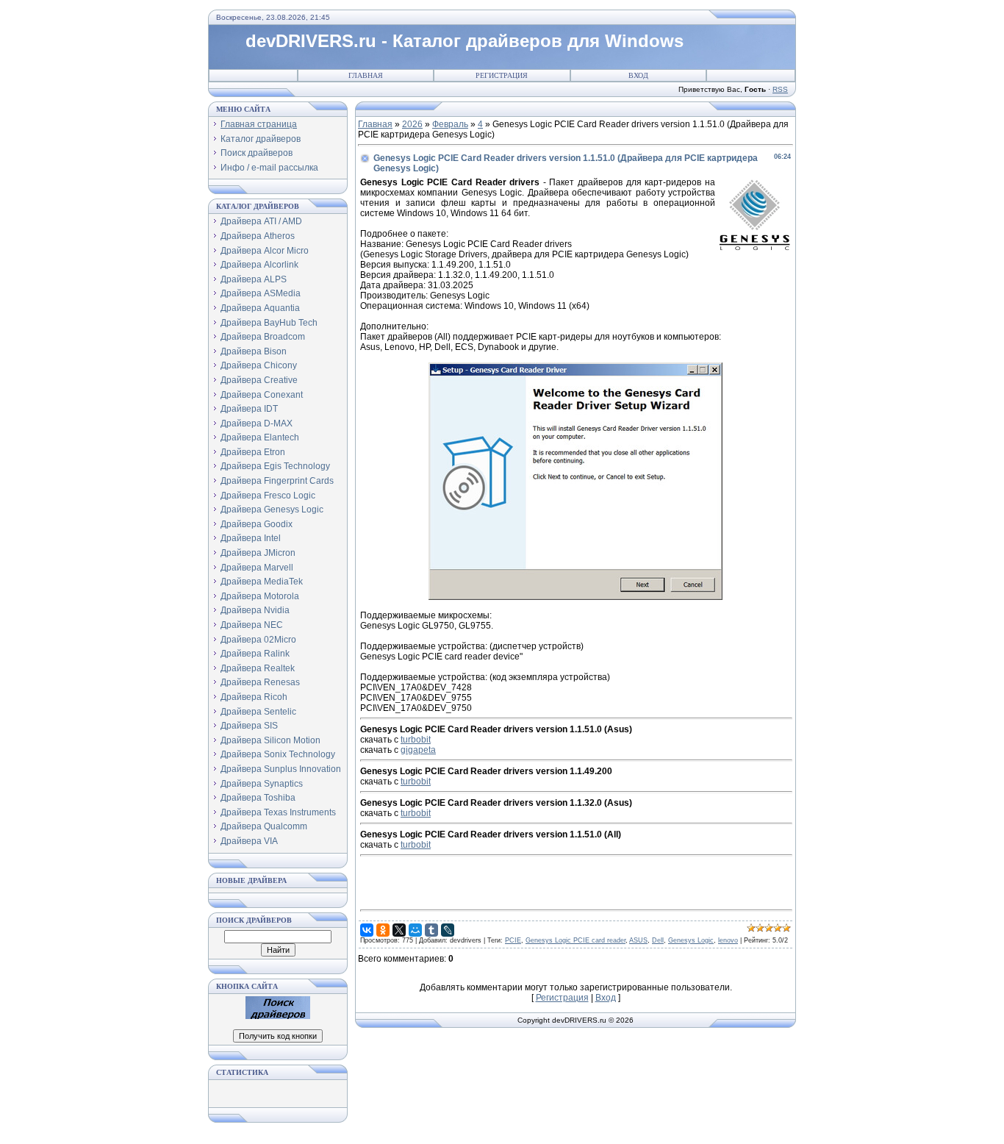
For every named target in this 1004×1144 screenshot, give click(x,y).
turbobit (416, 739)
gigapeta (418, 750)
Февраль (450, 124)
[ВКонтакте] (366, 930)
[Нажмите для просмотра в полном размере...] (575, 597)
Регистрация (502, 75)
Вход (638, 75)
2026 (412, 124)
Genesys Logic (691, 940)
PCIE (513, 940)
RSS (780, 89)
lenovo (728, 940)
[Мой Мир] (415, 930)
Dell (658, 940)
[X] (399, 930)
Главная (365, 75)
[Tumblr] (431, 930)
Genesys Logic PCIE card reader (575, 940)
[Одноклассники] (383, 930)
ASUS (638, 940)
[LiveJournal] (447, 930)
